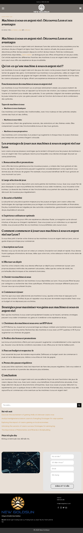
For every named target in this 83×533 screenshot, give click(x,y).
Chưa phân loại (7, 16)
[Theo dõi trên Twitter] (63, 508)
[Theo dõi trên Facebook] (58, 508)
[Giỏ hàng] (80, 8)
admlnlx (27, 30)
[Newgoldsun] (41, 8)
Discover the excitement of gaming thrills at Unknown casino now (28, 415)
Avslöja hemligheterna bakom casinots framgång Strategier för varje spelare (32, 418)
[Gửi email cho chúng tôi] (66, 508)
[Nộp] (79, 405)
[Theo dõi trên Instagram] (61, 508)
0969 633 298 (60, 500)
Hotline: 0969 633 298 (42, 2)
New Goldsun (44, 530)
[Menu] (3, 8)
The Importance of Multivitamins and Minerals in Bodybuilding (26, 430)
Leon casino (27, 55)
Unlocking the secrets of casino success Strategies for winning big (28, 426)
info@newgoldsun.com (64, 503)
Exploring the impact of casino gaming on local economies (25, 422)
